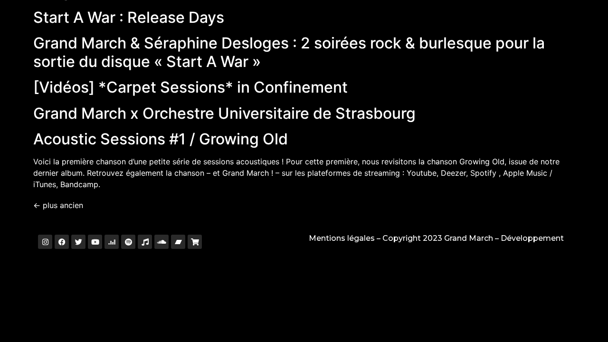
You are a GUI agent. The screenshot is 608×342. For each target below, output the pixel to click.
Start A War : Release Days (128, 17)
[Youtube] (95, 242)
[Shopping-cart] (195, 242)
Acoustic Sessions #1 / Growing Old (160, 139)
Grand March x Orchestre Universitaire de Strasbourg (224, 113)
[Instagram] (45, 242)
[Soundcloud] (161, 242)
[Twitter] (78, 242)
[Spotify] (128, 242)
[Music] (145, 242)
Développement (532, 238)
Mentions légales (342, 238)
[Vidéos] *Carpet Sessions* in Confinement (190, 87)
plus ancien (58, 205)
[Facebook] (62, 242)
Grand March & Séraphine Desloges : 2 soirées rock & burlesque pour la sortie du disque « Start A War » (289, 52)
